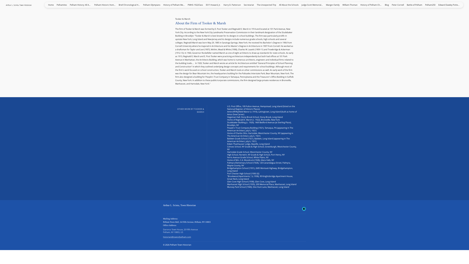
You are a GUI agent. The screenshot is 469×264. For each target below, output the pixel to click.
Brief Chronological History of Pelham (130, 5)
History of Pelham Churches (371, 5)
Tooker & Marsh (182, 19)
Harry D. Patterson (232, 5)
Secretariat (249, 5)
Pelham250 (430, 5)
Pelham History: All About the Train (81, 5)
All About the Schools (289, 5)
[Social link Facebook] (304, 209)
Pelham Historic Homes (105, 5)
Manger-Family (333, 5)
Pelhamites (62, 5)
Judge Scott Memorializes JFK (313, 5)
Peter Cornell (398, 5)
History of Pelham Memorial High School (174, 5)
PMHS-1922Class (195, 5)
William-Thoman (349, 5)
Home (51, 5)
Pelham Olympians (151, 5)
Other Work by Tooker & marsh (190, 110)
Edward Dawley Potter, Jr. (449, 5)
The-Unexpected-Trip (266, 5)
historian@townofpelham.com (177, 237)
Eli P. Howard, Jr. (213, 5)
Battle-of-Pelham (414, 5)
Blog (387, 5)
